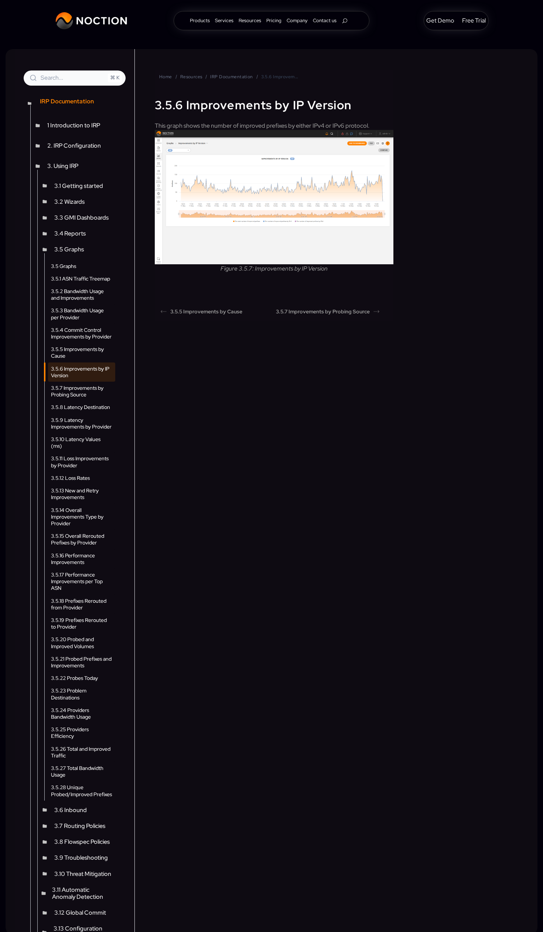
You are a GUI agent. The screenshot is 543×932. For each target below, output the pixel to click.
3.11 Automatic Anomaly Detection (77, 893)
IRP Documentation (231, 77)
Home (165, 77)
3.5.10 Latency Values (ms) (75, 442)
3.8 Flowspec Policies (82, 842)
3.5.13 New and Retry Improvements (75, 494)
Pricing (273, 21)
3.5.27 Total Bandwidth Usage (77, 771)
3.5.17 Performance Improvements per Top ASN (77, 581)
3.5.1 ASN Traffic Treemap (80, 278)
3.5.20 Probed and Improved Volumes (72, 642)
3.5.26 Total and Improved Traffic (80, 752)
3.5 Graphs (69, 249)
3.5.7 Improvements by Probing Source (77, 391)
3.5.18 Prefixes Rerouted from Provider (78, 604)
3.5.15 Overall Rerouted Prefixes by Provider (77, 539)
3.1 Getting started (78, 186)
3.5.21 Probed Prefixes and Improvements (81, 662)
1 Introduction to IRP (73, 125)
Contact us (325, 21)
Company (297, 21)
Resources (250, 21)
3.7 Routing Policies (79, 826)
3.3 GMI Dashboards (81, 217)
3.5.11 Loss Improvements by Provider (80, 461)
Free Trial (474, 21)
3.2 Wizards (69, 202)
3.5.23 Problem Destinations (68, 694)
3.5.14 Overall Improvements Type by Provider (77, 517)
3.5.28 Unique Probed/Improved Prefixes (81, 790)
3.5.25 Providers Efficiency (70, 732)
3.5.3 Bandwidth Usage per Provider (77, 313)
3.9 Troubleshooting (81, 858)
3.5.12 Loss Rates (70, 478)
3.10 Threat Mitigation (82, 874)
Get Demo (440, 21)
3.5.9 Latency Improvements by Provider (81, 423)
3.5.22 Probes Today (74, 678)
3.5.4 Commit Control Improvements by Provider (81, 333)
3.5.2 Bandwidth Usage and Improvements (77, 294)
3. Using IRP (62, 166)
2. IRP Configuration (74, 145)
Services (224, 21)
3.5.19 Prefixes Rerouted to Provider (79, 623)
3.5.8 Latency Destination (80, 407)
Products (200, 21)
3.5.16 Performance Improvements (73, 558)
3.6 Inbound (70, 810)
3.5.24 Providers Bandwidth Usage (71, 713)
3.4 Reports (70, 233)
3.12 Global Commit (80, 912)
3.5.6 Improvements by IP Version (80, 372)
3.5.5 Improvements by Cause (77, 352)
